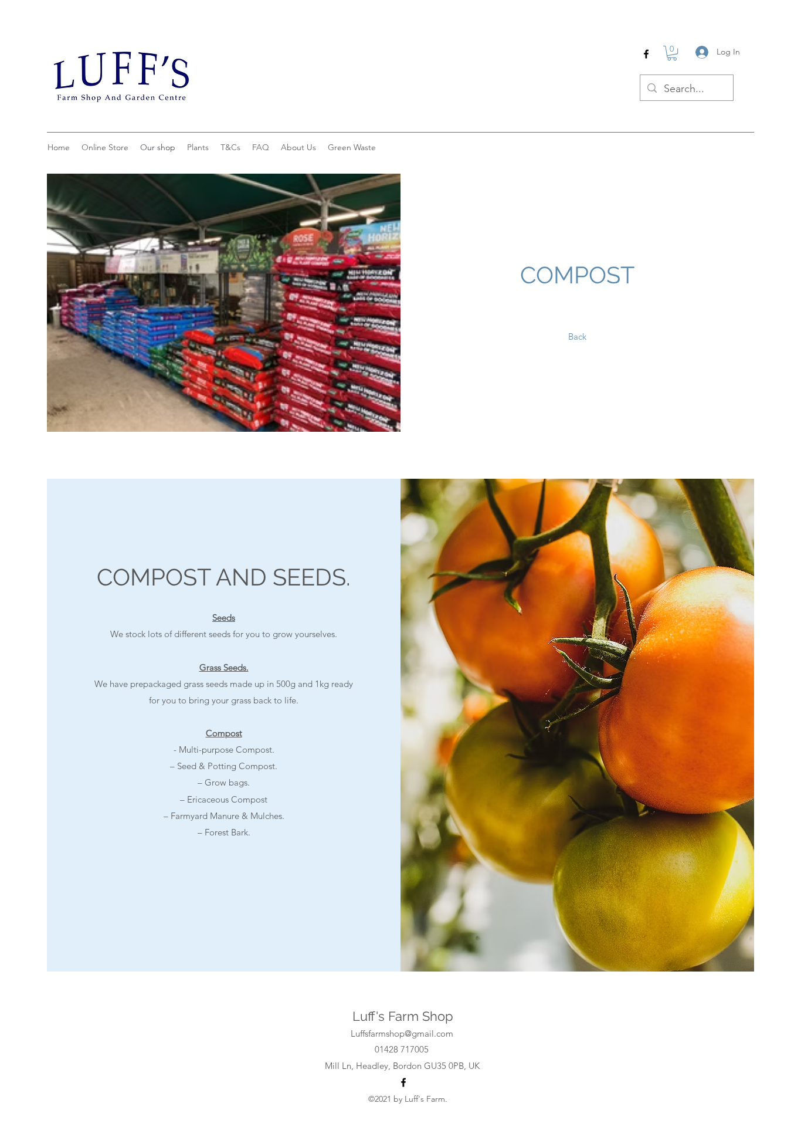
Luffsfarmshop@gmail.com (402, 1033)
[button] (672, 53)
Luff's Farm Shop (402, 1016)
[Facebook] (646, 54)
